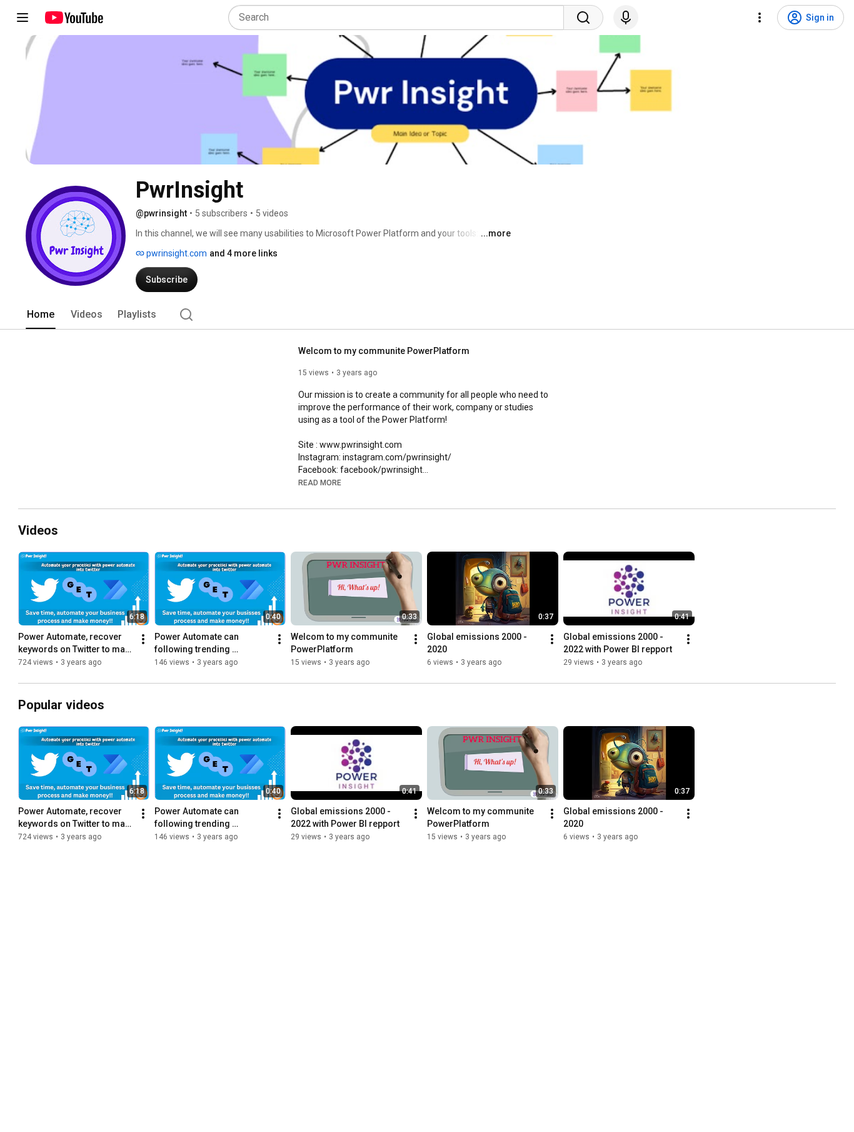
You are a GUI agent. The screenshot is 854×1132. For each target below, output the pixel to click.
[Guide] (22, 17)
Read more (319, 482)
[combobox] (400, 17)
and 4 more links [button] (243, 253)
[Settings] (759, 17)
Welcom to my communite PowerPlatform (384, 351)
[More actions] (143, 639)
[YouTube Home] (73, 17)
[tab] (41, 315)
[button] (319, 482)
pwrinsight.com (175, 253)
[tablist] (427, 315)
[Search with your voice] (625, 17)
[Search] (583, 17)
